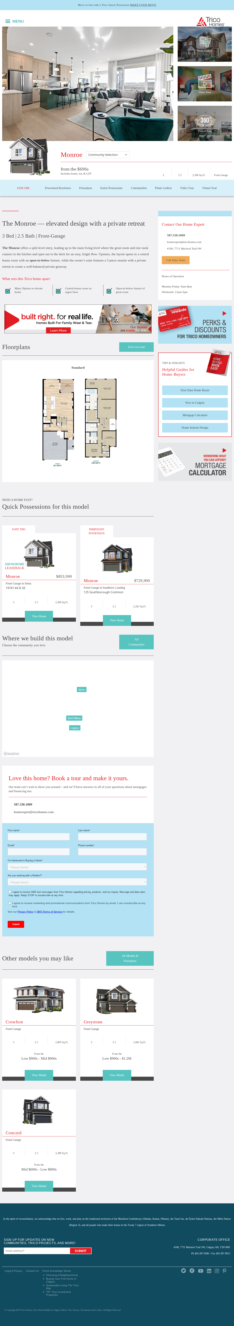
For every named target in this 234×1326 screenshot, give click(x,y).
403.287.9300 (202, 1253)
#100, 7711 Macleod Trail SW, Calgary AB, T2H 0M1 (202, 1247)
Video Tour (187, 188)
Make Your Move (143, 4)
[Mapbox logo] (11, 754)
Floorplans (85, 188)
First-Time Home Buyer (195, 390)
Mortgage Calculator (195, 415)
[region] (78, 708)
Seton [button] (81, 689)
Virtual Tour (209, 188)
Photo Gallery (163, 188)
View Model (39, 1075)
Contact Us (32, 1270)
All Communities (137, 642)
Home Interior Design (195, 427)
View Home (39, 616)
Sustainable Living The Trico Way (62, 1287)
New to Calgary (195, 402)
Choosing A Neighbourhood (62, 1275)
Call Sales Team (175, 260)
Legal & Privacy (13, 1270)
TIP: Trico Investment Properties (58, 1293)
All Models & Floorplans (130, 958)
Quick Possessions (111, 188)
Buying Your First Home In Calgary (61, 1280)
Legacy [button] (75, 728)
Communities (139, 188)
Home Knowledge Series (56, 1270)
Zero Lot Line (136, 347)
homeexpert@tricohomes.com (33, 812)
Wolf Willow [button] (74, 718)
